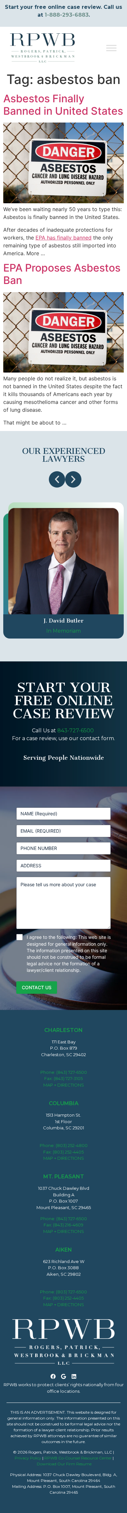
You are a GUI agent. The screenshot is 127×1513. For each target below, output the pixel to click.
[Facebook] (53, 1376)
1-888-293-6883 (67, 15)
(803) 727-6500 (71, 1291)
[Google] (63, 1376)
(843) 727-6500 (71, 1072)
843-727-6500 (75, 730)
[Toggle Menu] (111, 48)
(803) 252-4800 (72, 1145)
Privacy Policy (28, 1457)
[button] (57, 479)
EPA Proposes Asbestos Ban (61, 274)
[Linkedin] (74, 1376)
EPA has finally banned (63, 237)
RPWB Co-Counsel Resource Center (78, 1457)
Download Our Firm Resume (64, 1463)
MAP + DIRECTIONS (63, 1085)
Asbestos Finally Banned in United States (63, 104)
